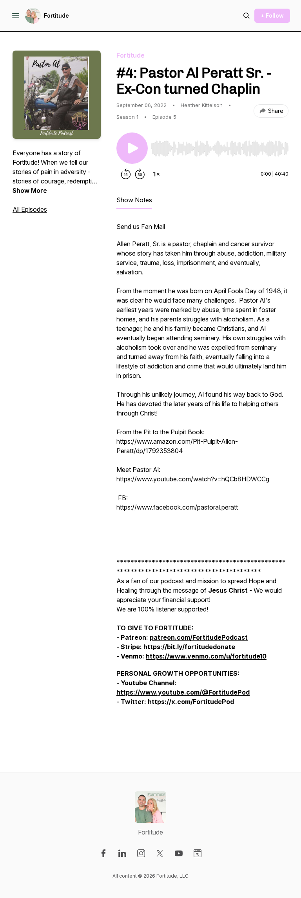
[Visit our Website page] (197, 853)
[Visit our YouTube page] (179, 853)
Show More (30, 190)
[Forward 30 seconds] (139, 174)
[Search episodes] (246, 15)
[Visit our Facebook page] (103, 853)
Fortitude (56, 15)
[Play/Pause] (132, 148)
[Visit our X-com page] (160, 853)
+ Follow (272, 15)
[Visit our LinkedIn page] (122, 853)
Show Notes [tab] (134, 200)
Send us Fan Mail (140, 226)
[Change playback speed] (156, 174)
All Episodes (30, 209)
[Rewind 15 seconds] (125, 174)
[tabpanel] (202, 481)
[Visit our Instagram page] (141, 853)
